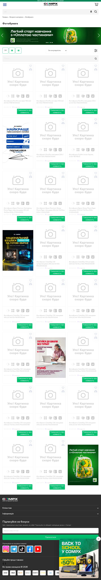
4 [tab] (50, 42)
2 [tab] (47, 42)
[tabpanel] (50, 36)
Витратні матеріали (16, 17)
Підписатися (50, 537)
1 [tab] (46, 42)
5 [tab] (52, 42)
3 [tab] (49, 42)
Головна (5, 17)
